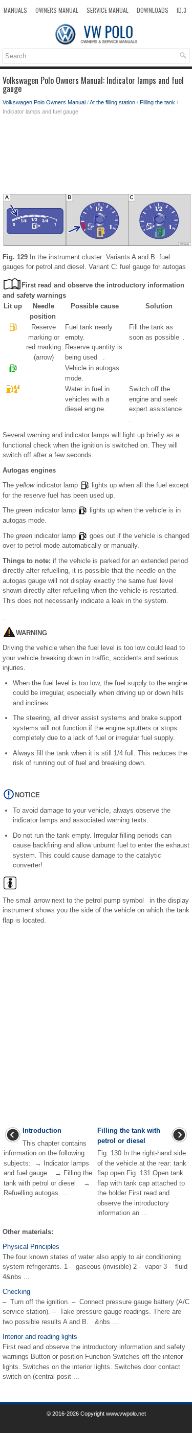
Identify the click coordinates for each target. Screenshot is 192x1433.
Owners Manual (56, 10)
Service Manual (108, 10)
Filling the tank (157, 102)
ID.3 (181, 10)
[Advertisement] (96, 157)
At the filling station (112, 102)
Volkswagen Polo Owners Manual (44, 102)
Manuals (15, 10)
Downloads (152, 10)
